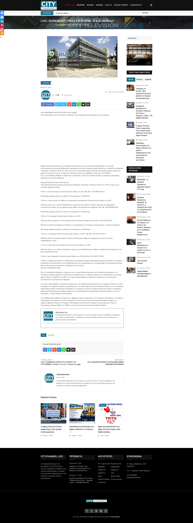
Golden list (114, 470)
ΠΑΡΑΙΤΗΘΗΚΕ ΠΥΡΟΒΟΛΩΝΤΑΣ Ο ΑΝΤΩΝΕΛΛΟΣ (144, 273)
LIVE (112, 473)
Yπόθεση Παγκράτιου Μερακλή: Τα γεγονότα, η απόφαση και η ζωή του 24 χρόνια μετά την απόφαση (144, 205)
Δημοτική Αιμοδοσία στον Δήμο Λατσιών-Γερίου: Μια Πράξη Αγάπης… (109, 429)
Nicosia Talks (115, 476)
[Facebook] (2, 13)
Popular (139, 79)
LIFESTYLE (101, 473)
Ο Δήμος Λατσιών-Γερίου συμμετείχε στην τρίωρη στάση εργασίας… (51, 429)
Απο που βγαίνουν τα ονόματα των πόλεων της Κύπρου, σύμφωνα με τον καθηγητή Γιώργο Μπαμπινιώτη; (144, 227)
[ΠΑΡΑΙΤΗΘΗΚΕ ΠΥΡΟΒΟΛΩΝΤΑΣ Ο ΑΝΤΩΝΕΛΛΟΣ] (131, 270)
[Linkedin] (2, 21)
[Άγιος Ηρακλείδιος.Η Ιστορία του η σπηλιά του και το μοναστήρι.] (131, 242)
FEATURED (51, 335)
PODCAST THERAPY (121, 5)
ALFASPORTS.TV (136, 5)
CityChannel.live (62, 374)
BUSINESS (101, 467)
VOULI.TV (108, 5)
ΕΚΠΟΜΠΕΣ (81, 5)
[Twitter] (2, 17)
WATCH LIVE (70, 5)
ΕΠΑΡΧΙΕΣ (90, 5)
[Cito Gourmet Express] (131, 259)
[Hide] (1, 37)
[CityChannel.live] (58, 95)
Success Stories (116, 479)
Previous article (47, 360)
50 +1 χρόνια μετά (104, 464)
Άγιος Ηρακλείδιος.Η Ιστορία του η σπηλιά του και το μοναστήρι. (143, 247)
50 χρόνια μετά (116, 464)
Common (148, 79)
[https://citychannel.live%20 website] (56, 95)
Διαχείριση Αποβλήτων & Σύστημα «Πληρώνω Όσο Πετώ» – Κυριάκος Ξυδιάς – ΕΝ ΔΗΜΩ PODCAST (81, 480)
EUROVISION (115, 467)
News (100, 476)
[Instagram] (2, 29)
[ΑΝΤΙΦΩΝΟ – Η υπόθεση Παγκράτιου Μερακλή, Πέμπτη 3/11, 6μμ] (131, 179)
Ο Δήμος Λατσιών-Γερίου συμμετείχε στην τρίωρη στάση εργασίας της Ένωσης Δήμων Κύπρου (144, 130)
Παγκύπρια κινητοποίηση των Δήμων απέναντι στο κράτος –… (81, 429)
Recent (130, 79)
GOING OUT (102, 470)
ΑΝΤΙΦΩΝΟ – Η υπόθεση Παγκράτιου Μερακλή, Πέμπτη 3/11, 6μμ (143, 184)
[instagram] (44, 326)
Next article (119, 360)
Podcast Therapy (103, 479)
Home (44, 25)
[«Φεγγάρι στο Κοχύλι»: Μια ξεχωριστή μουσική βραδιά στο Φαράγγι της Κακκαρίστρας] (130, 88)
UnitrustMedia (115, 517)
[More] (2, 33)
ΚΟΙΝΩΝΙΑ (99, 5)
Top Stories (102, 482)
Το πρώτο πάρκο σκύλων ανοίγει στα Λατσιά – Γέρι (75, 13)
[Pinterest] (2, 25)
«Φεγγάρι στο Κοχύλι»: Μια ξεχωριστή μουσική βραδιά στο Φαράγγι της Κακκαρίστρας (143, 93)
